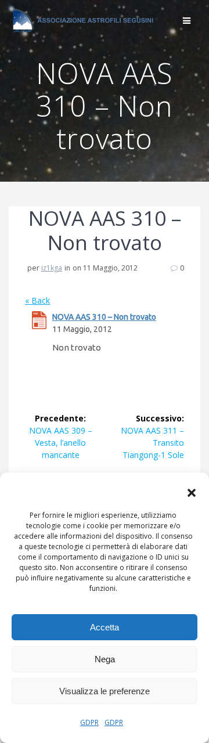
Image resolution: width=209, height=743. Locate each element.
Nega (105, 659)
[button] (191, 493)
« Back (37, 300)
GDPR (89, 722)
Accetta (104, 627)
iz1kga (51, 268)
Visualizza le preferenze (104, 691)
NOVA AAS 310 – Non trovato (104, 317)
